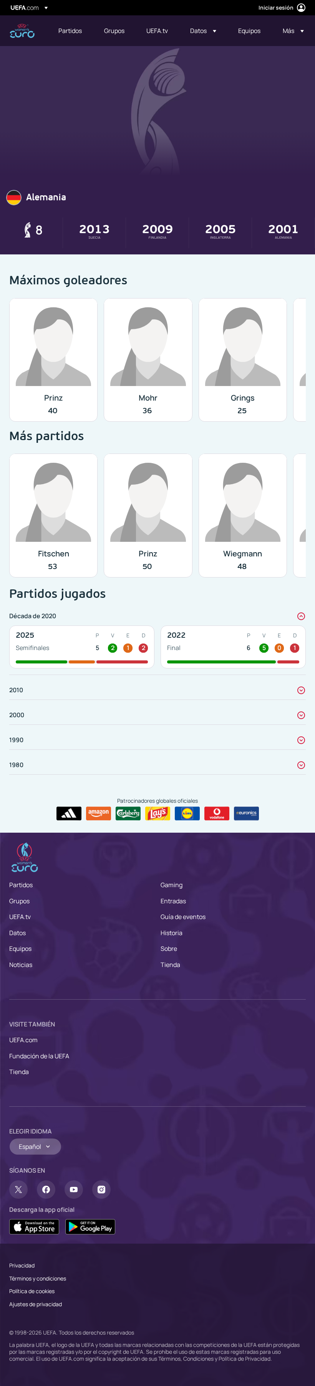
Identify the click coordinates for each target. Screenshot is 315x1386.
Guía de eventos (183, 916)
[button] (203, 30)
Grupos (19, 901)
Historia (171, 933)
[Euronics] (246, 813)
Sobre (169, 948)
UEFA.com (23, 1040)
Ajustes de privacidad (35, 1304)
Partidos (21, 885)
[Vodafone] (216, 813)
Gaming (171, 885)
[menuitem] (71, 30)
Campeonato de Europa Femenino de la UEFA (22, 30)
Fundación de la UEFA (39, 1056)
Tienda (170, 964)
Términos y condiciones (37, 1278)
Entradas (173, 901)
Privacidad (22, 1265)
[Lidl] (187, 813)
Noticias (20, 964)
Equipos (20, 948)
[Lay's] (157, 813)
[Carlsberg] (128, 813)
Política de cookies (32, 1291)
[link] (70, 30)
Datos (17, 933)
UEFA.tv (20, 916)
